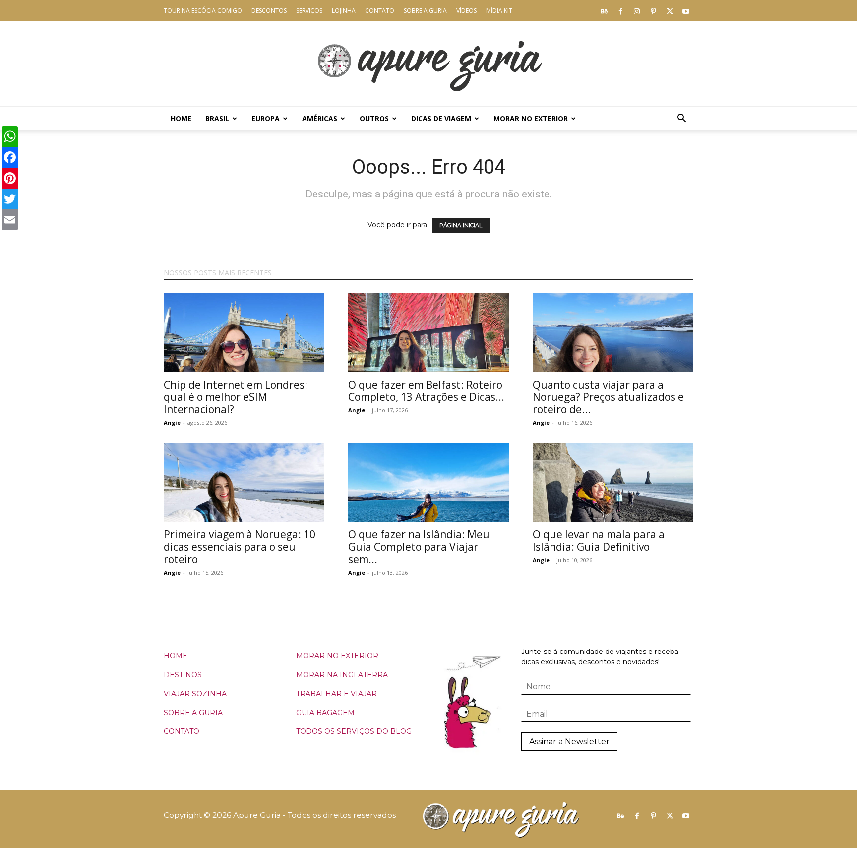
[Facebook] (620, 11)
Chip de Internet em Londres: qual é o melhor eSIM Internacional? (235, 397)
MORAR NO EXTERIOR (337, 656)
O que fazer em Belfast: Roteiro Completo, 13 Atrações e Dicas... (426, 391)
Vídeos (466, 10)
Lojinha (344, 10)
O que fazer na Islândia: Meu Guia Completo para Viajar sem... (419, 546)
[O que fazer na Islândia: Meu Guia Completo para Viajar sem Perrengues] (428, 482)
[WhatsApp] (10, 136)
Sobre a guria (425, 10)
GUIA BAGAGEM (325, 712)
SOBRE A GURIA (193, 712)
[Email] (10, 219)
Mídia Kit (499, 10)
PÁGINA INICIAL (460, 225)
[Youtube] (685, 11)
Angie (172, 422)
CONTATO (181, 731)
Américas (319, 118)
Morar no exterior (530, 118)
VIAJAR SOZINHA (195, 693)
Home (181, 118)
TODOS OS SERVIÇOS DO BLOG (354, 731)
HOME (175, 656)
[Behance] (604, 11)
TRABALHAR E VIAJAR (336, 693)
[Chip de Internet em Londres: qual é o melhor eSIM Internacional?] (244, 332)
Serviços (309, 10)
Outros (374, 118)
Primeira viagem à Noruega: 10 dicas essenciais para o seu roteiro (239, 546)
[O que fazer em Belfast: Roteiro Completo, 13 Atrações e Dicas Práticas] (428, 332)
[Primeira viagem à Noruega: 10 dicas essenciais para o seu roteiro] (244, 482)
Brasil (217, 118)
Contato (379, 10)
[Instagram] (636, 11)
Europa (265, 118)
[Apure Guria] (428, 63)
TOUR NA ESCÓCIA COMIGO (203, 10)
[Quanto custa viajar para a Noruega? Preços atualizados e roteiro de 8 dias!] (613, 332)
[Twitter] (669, 11)
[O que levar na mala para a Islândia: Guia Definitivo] (613, 482)
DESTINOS (183, 674)
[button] (681, 119)
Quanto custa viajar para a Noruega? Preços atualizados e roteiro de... (608, 397)
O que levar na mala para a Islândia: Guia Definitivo (599, 540)
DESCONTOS (269, 10)
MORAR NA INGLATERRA (342, 674)
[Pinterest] (653, 11)
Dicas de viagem (441, 118)
